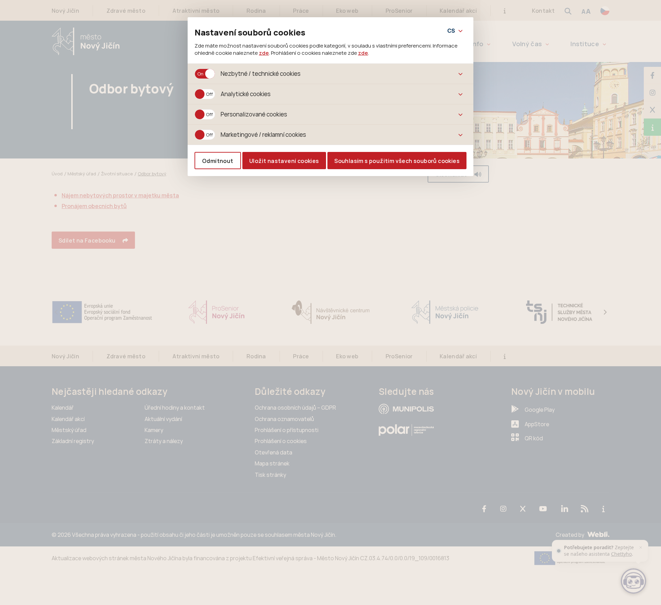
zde (264, 52)
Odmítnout (217, 161)
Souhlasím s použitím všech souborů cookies (397, 161)
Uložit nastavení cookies (284, 161)
